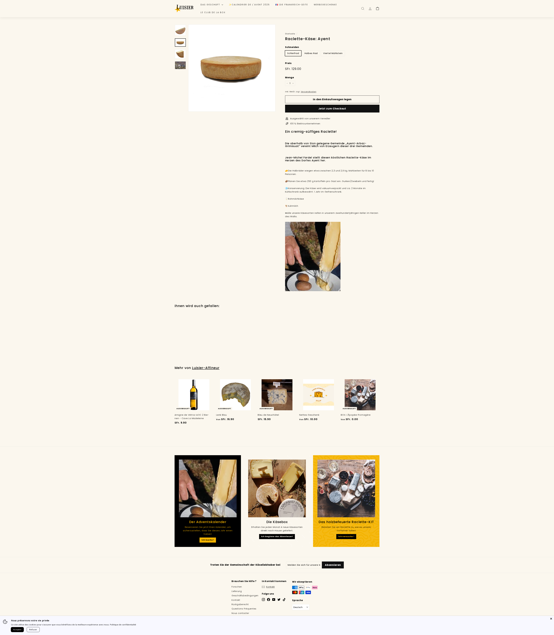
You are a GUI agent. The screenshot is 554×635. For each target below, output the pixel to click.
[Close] (551, 618)
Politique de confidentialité (123, 624)
